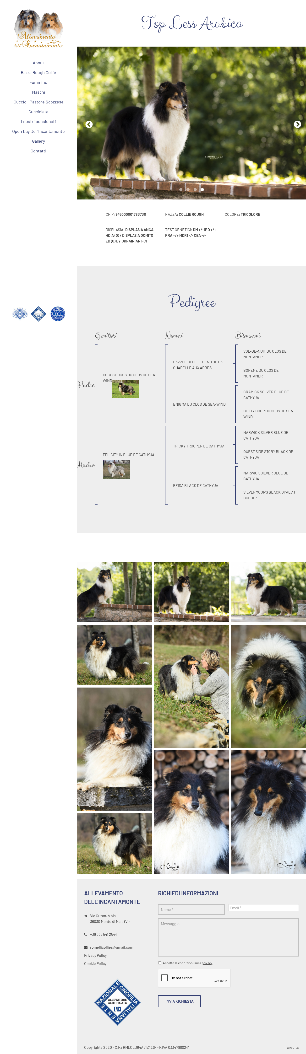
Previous (87, 123)
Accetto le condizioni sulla (187, 963)
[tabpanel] (191, 123)
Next (295, 123)
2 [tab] (188, 189)
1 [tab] (180, 189)
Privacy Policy (95, 955)
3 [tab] (195, 189)
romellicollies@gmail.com (111, 947)
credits (293, 1047)
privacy (207, 963)
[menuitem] (38, 63)
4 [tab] (202, 189)
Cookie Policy (95, 963)
